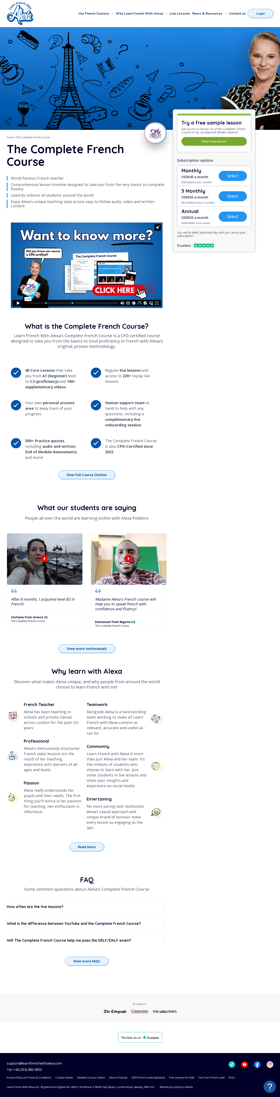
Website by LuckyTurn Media (176, 1087)
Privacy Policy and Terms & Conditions (29, 1077)
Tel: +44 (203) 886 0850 (24, 1070)
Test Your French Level (211, 1077)
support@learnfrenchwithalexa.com (34, 1063)
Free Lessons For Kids (181, 1077)
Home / (11, 137)
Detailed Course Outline (91, 1077)
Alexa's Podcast (118, 1077)
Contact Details (64, 1077)
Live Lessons (180, 13)
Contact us (237, 13)
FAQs (232, 1077)
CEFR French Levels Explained (148, 1077)
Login (260, 13)
